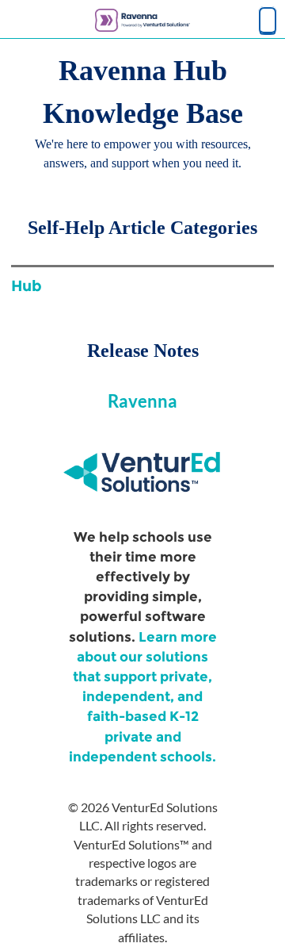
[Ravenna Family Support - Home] (142, 20)
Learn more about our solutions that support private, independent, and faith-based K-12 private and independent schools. (143, 697)
